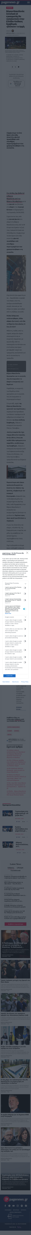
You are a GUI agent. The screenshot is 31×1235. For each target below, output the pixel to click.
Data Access (15, 681)
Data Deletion (6, 681)
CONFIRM (9, 675)
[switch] (24, 588)
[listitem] (15, 584)
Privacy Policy (24, 681)
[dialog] (15, 617)
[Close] (27, 553)
